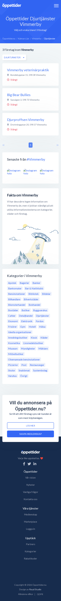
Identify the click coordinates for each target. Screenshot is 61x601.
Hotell (32, 326)
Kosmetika (14, 343)
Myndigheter (28, 348)
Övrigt (23, 375)
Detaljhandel (26, 315)
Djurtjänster (42, 315)
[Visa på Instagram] (14, 172)
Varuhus (12, 375)
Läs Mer (30, 425)
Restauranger (37, 364)
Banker (36, 282)
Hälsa (42, 326)
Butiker (26, 310)
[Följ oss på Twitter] (29, 464)
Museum (13, 348)
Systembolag (40, 370)
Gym (22, 326)
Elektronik (26, 321)
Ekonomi (13, 321)
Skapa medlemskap (30, 434)
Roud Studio (35, 589)
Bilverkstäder (31, 299)
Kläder (44, 337)
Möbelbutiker (15, 353)
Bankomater (15, 288)
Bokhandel (34, 304)
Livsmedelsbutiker (33, 343)
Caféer (11, 315)
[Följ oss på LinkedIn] (34, 464)
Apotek (12, 282)
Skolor (11, 370)
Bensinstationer (16, 293)
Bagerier (24, 282)
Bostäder (13, 310)
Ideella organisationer (19, 332)
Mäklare (43, 348)
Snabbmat (24, 370)
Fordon (39, 321)
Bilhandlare (14, 299)
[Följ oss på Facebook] (24, 464)
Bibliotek (33, 293)
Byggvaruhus (40, 310)
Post (23, 364)
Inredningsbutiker (17, 337)
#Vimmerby (36, 159)
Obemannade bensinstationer (24, 359)
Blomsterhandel (16, 304)
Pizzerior (13, 364)
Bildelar (46, 293)
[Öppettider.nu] (11, 5)
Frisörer (12, 326)
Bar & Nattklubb (34, 288)
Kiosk (34, 337)
